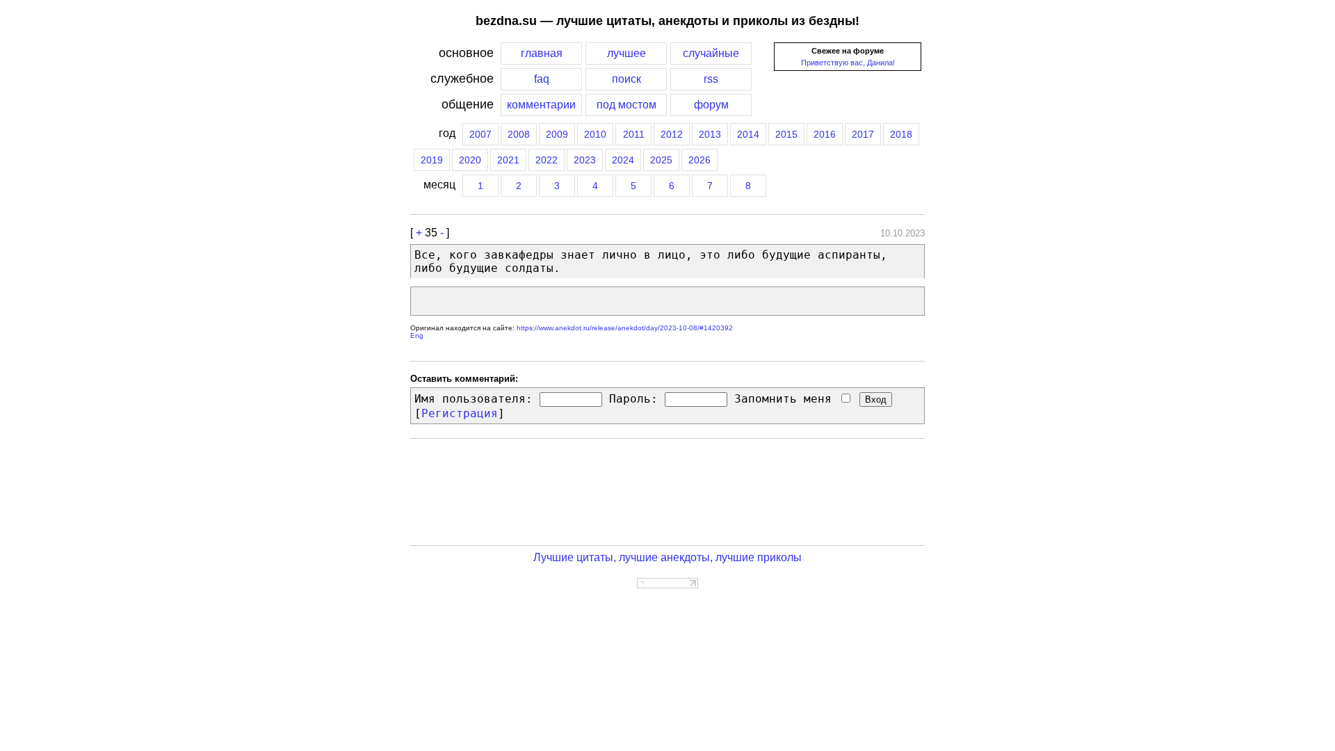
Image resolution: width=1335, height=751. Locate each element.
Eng (416, 335)
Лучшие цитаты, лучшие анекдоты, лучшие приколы (667, 557)
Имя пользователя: (473, 398)
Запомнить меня (786, 398)
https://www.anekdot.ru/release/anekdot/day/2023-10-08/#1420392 (625, 328)
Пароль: (633, 398)
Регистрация (459, 413)
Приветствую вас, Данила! (848, 62)
